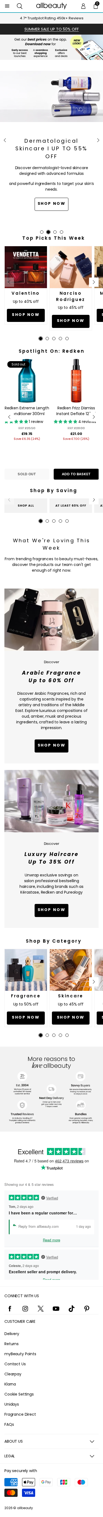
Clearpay (12, 1374)
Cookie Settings (19, 1394)
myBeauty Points (20, 1354)
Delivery (11, 1333)
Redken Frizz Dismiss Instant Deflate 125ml (76, 410)
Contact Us (15, 1364)
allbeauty (25, 1508)
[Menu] (7, 6)
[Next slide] (98, 140)
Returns (11, 1344)
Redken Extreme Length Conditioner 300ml (27, 410)
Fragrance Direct (20, 1414)
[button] (20, 6)
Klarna (10, 1384)
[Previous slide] (5, 140)
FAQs (9, 1424)
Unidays (11, 1404)
